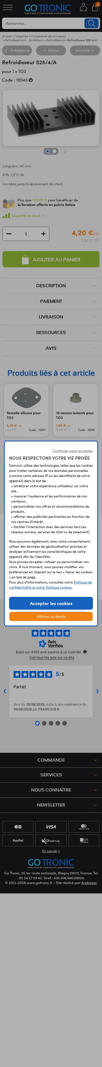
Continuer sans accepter (72, 450)
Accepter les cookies (51, 603)
